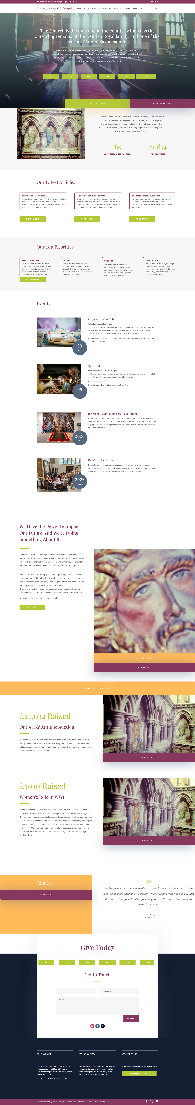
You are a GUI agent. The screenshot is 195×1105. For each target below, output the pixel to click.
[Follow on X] (103, 1026)
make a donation (97, 688)
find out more (32, 279)
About (86, 8)
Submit (131, 1018)
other (147, 962)
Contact (155, 8)
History (116, 8)
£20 (88, 76)
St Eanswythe (105, 8)
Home (79, 8)
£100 (126, 76)
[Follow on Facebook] (97, 1026)
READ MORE (32, 219)
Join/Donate (137, 8)
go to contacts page (139, 1073)
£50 (107, 76)
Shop (147, 8)
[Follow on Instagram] (92, 1026)
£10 (70, 76)
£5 (51, 76)
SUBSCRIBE (32, 607)
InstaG (94, 8)
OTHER (146, 76)
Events (127, 8)
